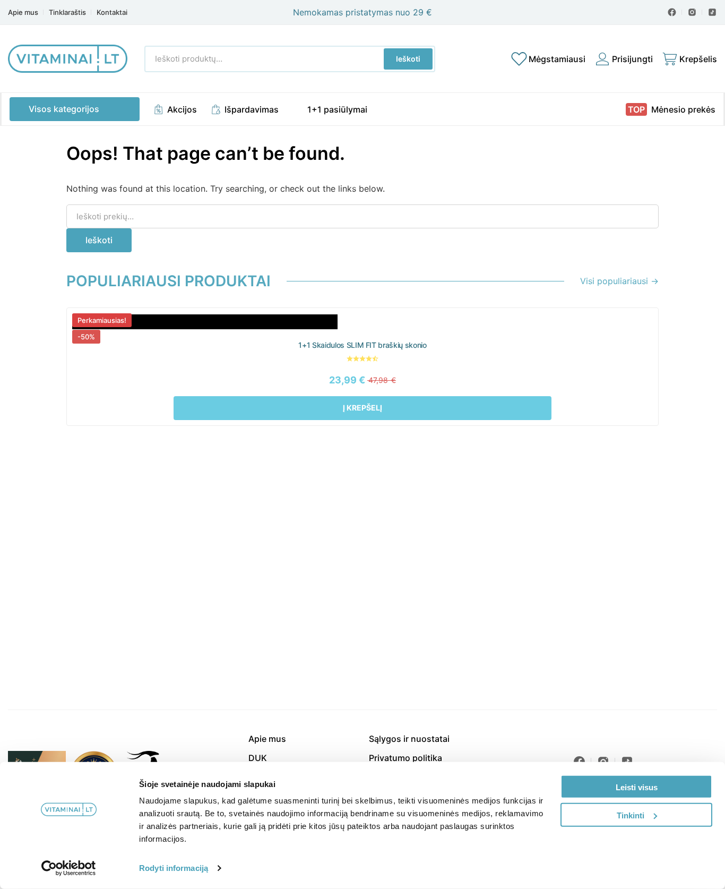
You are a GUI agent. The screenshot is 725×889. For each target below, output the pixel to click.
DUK (257, 758)
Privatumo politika (405, 758)
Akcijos (182, 109)
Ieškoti (408, 58)
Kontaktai (112, 12)
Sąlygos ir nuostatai (409, 738)
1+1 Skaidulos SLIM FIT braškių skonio (362, 344)
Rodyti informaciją (173, 868)
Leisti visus (637, 787)
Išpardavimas (252, 109)
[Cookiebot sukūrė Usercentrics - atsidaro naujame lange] (68, 868)
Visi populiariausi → (619, 281)
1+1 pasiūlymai (337, 109)
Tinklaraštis (67, 12)
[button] (362, 408)
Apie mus (23, 12)
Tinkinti (630, 814)
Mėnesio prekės (683, 109)
